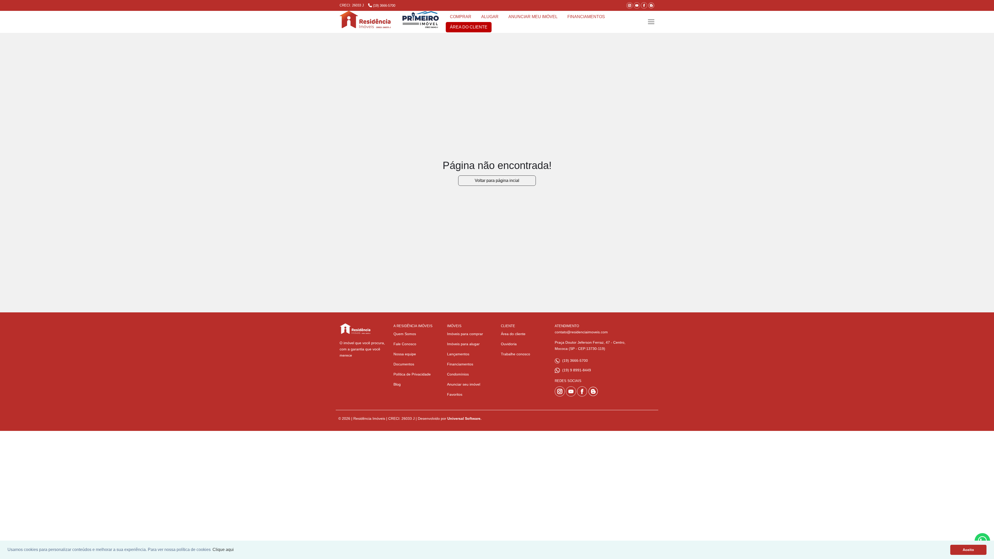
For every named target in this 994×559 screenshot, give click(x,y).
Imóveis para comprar (465, 334)
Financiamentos (460, 364)
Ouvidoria (509, 344)
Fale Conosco (404, 344)
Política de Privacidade (412, 374)
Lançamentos (458, 354)
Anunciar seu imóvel (463, 384)
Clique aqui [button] (223, 549)
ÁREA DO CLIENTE (468, 27)
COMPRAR (460, 16)
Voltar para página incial (497, 180)
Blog (397, 384)
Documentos (403, 364)
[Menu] (651, 22)
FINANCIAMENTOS (586, 16)
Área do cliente (513, 334)
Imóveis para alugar (463, 344)
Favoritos (454, 394)
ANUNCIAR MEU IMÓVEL (533, 16)
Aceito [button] (968, 550)
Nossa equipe (404, 354)
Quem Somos (404, 334)
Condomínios (458, 374)
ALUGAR (490, 16)
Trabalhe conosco (515, 354)
